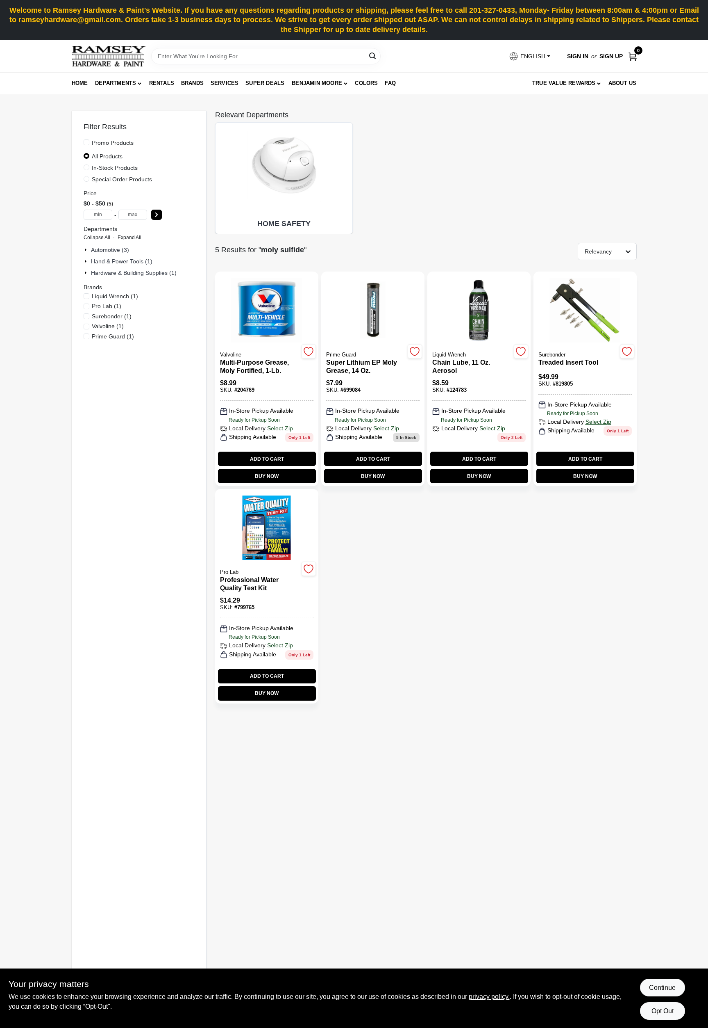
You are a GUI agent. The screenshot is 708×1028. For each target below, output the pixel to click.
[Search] (373, 55)
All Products (107, 156)
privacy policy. (489, 996)
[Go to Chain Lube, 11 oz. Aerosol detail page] (479, 311)
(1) (115, 296)
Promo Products (113, 143)
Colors (366, 83)
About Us (622, 83)
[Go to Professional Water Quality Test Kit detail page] (266, 528)
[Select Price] (156, 215)
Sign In (577, 56)
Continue (662, 987)
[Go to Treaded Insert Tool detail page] (584, 311)
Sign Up (611, 56)
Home (80, 83)
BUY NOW (267, 476)
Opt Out (662, 1010)
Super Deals (264, 83)
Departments (115, 83)
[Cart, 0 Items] (633, 56)
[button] (529, 56)
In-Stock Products (115, 168)
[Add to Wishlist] (309, 351)
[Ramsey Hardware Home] (108, 56)
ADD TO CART (267, 459)
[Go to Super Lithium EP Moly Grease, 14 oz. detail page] (372, 311)
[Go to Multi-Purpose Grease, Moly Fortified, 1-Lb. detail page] (266, 311)
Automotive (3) (110, 250)
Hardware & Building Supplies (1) (134, 273)
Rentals (161, 83)
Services (225, 83)
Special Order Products (122, 179)
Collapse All (97, 237)
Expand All (129, 237)
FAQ (390, 83)
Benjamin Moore (317, 83)
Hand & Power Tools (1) (121, 261)
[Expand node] (86, 249)
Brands (192, 83)
